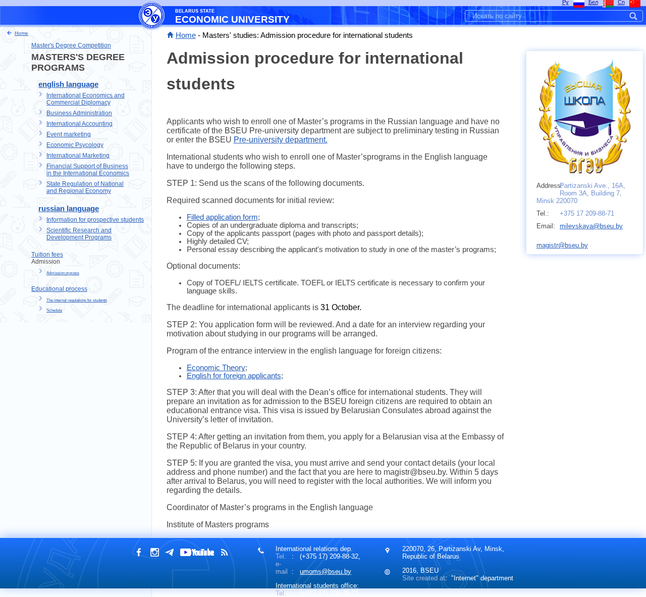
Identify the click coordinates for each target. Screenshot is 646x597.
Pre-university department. (281, 139)
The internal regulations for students (76, 300)
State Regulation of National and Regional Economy (85, 187)
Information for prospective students (95, 219)
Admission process (62, 273)
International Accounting (79, 123)
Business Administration (79, 113)
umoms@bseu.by (325, 571)
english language (68, 84)
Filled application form (222, 217)
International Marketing (78, 155)
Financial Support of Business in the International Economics (87, 170)
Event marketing (68, 134)
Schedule (54, 310)
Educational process (59, 288)
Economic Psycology (74, 144)
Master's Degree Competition (71, 45)
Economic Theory (216, 368)
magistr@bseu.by (562, 245)
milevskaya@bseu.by (591, 226)
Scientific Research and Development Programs (79, 234)
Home (186, 35)
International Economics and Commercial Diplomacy (85, 99)
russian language (68, 209)
